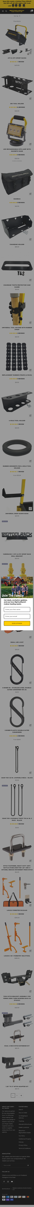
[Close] (31, 579)
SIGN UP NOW (17, 623)
